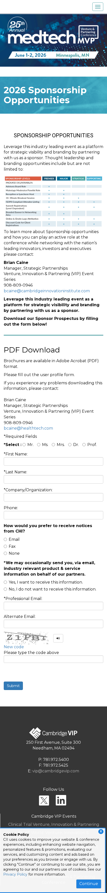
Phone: (11, 507)
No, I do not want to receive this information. (52, 589)
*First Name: (16, 454)
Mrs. (61, 444)
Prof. (92, 444)
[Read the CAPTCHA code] (58, 638)
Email (14, 539)
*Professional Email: (23, 598)
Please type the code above (31, 652)
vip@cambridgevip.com (55, 771)
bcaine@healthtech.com (28, 428)
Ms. (45, 444)
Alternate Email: (20, 616)
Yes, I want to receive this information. (46, 582)
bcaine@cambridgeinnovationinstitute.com (47, 291)
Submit (13, 686)
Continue (88, 883)
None (14, 553)
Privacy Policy (15, 874)
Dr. (76, 444)
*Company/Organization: (28, 490)
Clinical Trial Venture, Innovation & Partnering (53, 824)
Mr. (30, 444)
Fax (12, 546)
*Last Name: (15, 472)
